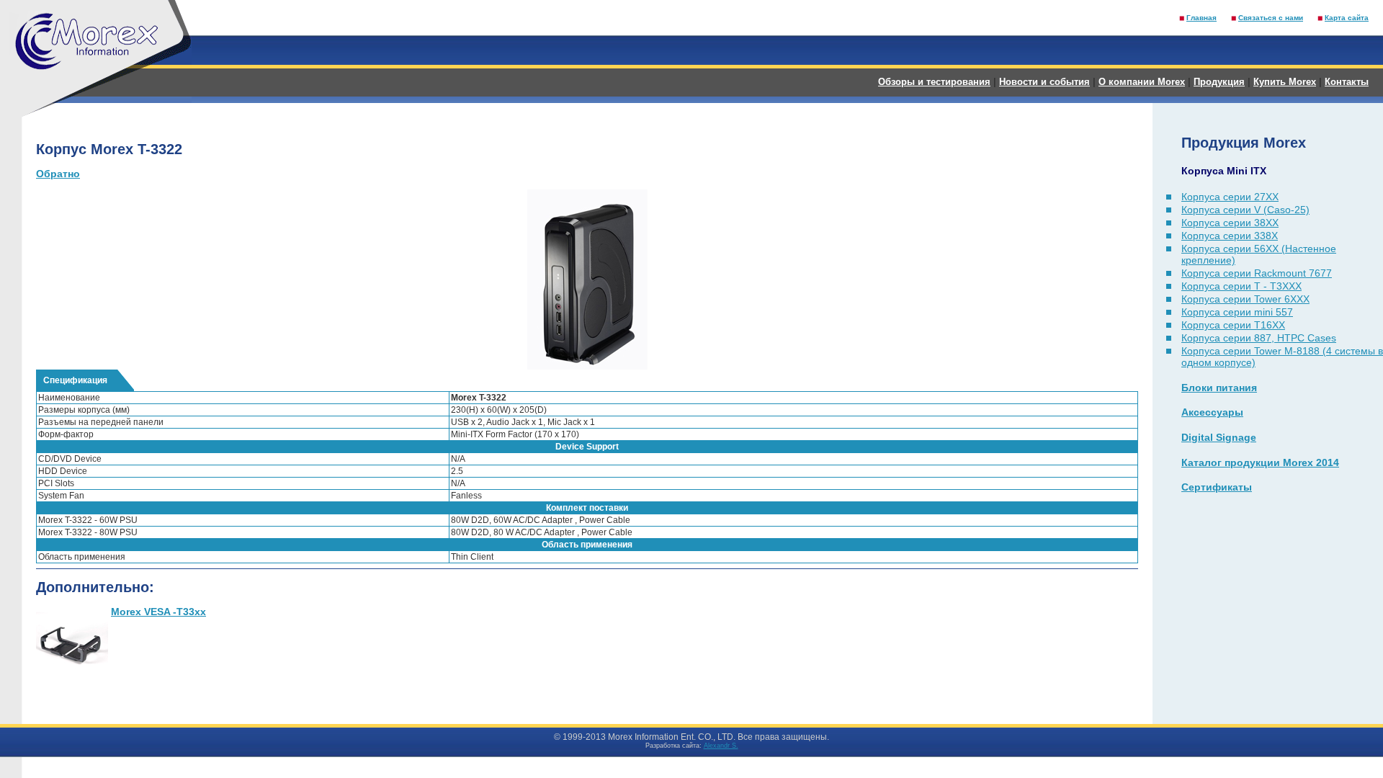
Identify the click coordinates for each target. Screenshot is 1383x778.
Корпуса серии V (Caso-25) (1245, 209)
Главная (1201, 18)
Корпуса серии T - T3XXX (1241, 286)
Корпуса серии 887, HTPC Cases (1258, 338)
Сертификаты (1216, 487)
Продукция (1219, 81)
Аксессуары (1212, 412)
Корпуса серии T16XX (1233, 325)
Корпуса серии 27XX (1230, 196)
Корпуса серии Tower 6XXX (1245, 299)
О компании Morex (1141, 81)
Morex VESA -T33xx (158, 611)
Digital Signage (1218, 437)
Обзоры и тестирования (934, 81)
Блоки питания (1219, 387)
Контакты (1347, 81)
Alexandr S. (721, 745)
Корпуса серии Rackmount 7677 (1256, 273)
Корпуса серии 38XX (1230, 222)
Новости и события (1044, 81)
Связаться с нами (1270, 18)
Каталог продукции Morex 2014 (1260, 462)
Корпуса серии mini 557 (1237, 312)
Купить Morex (1284, 81)
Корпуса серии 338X (1229, 235)
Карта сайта (1347, 18)
